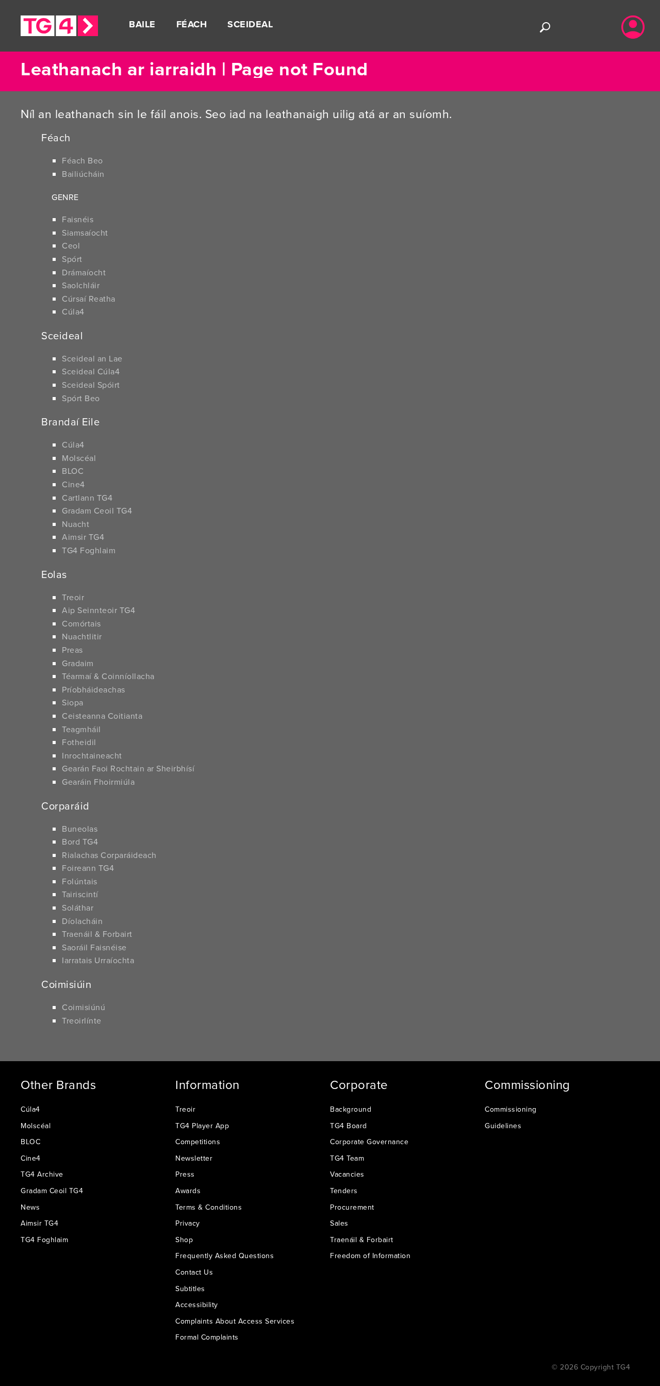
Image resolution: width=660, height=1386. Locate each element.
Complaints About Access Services (234, 1321)
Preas (72, 649)
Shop (184, 1239)
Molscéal (79, 458)
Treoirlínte (82, 1020)
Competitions (197, 1141)
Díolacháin (82, 921)
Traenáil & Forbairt (97, 933)
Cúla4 (73, 311)
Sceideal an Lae (92, 358)
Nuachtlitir (82, 636)
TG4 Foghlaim (89, 550)
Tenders (344, 1190)
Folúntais (79, 881)
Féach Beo (82, 160)
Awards (188, 1190)
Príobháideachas (93, 689)
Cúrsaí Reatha (89, 298)
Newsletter (193, 1158)
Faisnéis (77, 219)
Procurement (352, 1207)
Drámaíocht (84, 272)
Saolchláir (81, 285)
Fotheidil (79, 742)
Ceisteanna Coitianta (102, 715)
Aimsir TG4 (83, 536)
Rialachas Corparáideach (109, 855)
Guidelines (503, 1125)
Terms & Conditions (208, 1207)
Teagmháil (81, 729)
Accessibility (196, 1304)
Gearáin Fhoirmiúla (98, 781)
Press (185, 1174)
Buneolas (79, 828)
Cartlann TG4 (87, 497)
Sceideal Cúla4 (91, 371)
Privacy (187, 1223)
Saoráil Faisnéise (94, 947)
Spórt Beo (81, 398)
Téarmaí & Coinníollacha (108, 676)
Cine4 (73, 484)
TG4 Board (348, 1125)
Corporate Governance (369, 1141)
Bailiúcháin (83, 173)
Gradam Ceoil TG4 (97, 510)
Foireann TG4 (88, 867)
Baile (142, 24)
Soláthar (77, 907)
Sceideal (250, 24)
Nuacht (75, 524)
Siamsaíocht (85, 232)
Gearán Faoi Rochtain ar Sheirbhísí (128, 768)
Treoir (73, 597)
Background (350, 1109)
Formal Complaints (207, 1337)
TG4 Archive (42, 1174)
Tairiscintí (80, 894)
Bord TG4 (80, 841)
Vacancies (347, 1174)
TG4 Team (347, 1158)
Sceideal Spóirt (91, 384)
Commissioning (511, 1109)
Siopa (73, 702)
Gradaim (78, 663)
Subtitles (190, 1288)
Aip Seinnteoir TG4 (98, 610)
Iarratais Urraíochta (98, 960)
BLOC (73, 470)
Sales (339, 1223)
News (30, 1207)
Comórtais (81, 623)
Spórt (72, 259)
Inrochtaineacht (92, 755)
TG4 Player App (202, 1125)
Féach (191, 24)
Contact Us (194, 1272)
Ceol (71, 245)
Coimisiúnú (83, 1007)
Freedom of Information (370, 1255)
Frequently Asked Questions (224, 1255)
